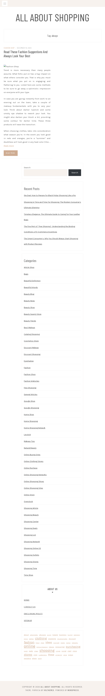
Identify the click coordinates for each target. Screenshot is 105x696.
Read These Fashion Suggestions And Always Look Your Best (26, 54)
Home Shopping (31, 421)
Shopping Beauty (31, 515)
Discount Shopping (32, 354)
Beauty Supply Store (32, 314)
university (58, 655)
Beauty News (29, 301)
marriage (56, 643)
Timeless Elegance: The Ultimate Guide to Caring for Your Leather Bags (52, 217)
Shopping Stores (31, 562)
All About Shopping (52, 17)
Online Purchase (30, 468)
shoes (36, 651)
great (42, 643)
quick (26, 651)
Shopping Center (31, 522)
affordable (42, 635)
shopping (47, 650)
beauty (55, 635)
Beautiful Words (31, 287)
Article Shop (29, 267)
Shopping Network (32, 542)
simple (58, 651)
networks (75, 643)
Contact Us (29, 607)
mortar (68, 643)
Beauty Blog (29, 294)
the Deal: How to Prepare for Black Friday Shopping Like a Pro (50, 195)
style (35, 655)
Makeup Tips (29, 441)
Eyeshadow (29, 361)
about (26, 635)
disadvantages (62, 639)
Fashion (27, 368)
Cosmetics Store (31, 341)
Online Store (29, 495)
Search (27, 167)
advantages (34, 635)
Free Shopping (30, 388)
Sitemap (28, 621)
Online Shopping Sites (33, 488)
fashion (29, 642)
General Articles (30, 394)
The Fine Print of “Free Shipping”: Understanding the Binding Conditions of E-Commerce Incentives (49, 229)
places (51, 647)
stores (28, 654)
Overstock (28, 501)
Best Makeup (29, 328)
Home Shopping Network (34, 428)
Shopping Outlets (31, 555)
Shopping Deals (30, 528)
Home (26, 600)
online (29, 646)
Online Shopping (42, 647)
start (69, 651)
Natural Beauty (30, 448)
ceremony (77, 635)
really (31, 651)
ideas (48, 642)
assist (49, 635)
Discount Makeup (31, 348)
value (65, 655)
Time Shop (28, 575)
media (63, 643)
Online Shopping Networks (35, 475)
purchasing (73, 646)
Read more (9, 145)
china (26, 639)
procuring (60, 647)
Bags (26, 274)
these (51, 654)
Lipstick (27, 435)
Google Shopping (31, 408)
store (75, 651)
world (40, 658)
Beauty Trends (30, 321)
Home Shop (29, 415)
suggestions (43, 655)
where (34, 658)
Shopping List (30, 535)
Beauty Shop (29, 307)
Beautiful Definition (32, 281)
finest (38, 643)
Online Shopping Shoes (34, 481)
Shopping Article (31, 508)
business (62, 635)
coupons (52, 638)
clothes (31, 639)
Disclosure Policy (33, 614)
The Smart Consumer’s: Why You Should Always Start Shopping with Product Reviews (51, 241)
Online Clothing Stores (33, 461)
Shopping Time (30, 568)
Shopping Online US (32, 548)
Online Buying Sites (32, 455)
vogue (70, 655)
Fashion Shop (9, 48)
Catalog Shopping (32, 334)
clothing (41, 638)
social (64, 651)
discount (72, 639)
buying (70, 635)
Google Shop (29, 401)
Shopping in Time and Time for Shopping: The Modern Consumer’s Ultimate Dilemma (52, 205)
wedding (27, 658)
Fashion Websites (31, 381)
